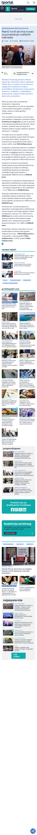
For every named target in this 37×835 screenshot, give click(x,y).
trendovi (30, 544)
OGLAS (18, 19)
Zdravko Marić (15, 280)
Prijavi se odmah (10, 533)
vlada (5, 280)
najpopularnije (12, 600)
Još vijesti (16, 656)
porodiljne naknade (10, 283)
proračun (26, 280)
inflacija (20, 544)
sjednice (14, 152)
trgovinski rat (8, 544)
